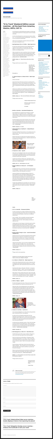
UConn (9, 71)
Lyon (3, 54)
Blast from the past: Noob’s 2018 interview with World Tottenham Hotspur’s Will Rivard (43, 64)
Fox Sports (7, 47)
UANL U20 (6, 71)
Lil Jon (8, 53)
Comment (5, 385)
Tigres (7, 68)
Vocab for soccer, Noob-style (42, 31)
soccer (5, 67)
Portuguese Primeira (6, 64)
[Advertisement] (45, 45)
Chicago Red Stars (5, 42)
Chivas (4, 43)
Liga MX (6, 53)
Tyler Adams (7, 70)
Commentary (41, 86)
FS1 (9, 47)
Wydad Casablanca (5, 75)
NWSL (7, 61)
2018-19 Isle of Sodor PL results (43, 84)
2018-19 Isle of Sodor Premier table (43, 85)
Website (4, 406)
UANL (4, 71)
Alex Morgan (5, 37)
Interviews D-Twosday (42, 87)
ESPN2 (4, 46)
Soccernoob (6, 16)
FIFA (8, 46)
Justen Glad (4, 51)
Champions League (5, 41)
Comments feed (41, 96)
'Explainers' (40, 80)
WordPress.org (41, 97)
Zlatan (4, 76)
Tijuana (4, 69)
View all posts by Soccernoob (19, 374)
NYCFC (4, 62)
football (4, 47)
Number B (4, 61)
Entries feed (40, 95)
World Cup (7, 74)
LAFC (4, 53)
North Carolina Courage (6, 60)
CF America (7, 40)
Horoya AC (4, 48)
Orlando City (7, 62)
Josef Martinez (7, 50)
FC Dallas (6, 46)
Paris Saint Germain (5, 63)
